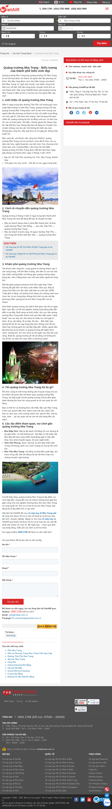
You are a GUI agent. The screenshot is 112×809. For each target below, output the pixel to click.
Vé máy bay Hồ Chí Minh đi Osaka (60, 766)
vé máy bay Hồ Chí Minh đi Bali (58, 759)
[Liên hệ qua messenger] (107, 796)
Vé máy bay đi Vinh (10, 791)
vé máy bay (47, 519)
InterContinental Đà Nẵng (18, 665)
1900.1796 (23, 532)
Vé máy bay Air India (97, 763)
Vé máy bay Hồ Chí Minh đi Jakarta (60, 777)
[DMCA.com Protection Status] (47, 626)
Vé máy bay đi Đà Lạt (11, 784)
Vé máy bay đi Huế (10, 777)
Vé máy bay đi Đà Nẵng (12, 766)
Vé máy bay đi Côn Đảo (12, 787)
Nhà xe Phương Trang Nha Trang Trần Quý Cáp (29, 653)
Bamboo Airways (96, 777)
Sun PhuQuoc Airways (98, 784)
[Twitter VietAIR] (77, 113)
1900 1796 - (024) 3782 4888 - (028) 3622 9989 (64, 8)
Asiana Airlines (95, 791)
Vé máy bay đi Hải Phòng (13, 773)
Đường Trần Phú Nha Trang (19, 656)
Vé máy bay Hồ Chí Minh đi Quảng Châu (62, 784)
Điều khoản (9, 701)
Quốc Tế (49, 754)
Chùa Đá (11, 662)
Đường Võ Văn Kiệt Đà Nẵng (20, 676)
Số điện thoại (9, 556)
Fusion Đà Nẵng (14, 674)
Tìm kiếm (102, 43)
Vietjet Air (93, 770)
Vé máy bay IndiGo (97, 766)
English (46, 2)
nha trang (10, 635)
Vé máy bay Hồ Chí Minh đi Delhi (59, 770)
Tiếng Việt (77, 2)
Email (5, 568)
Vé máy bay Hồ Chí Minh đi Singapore (61, 787)
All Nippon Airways (96, 787)
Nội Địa (6, 754)
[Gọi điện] (107, 790)
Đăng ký (106, 2)
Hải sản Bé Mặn (14, 668)
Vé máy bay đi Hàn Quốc (55, 791)
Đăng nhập (92, 2)
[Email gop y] (96, 113)
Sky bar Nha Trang (15, 659)
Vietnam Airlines (95, 773)
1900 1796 (16, 611)
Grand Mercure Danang (18, 671)
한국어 (61, 2)
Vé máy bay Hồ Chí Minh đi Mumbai (60, 773)
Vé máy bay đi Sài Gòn (12, 763)
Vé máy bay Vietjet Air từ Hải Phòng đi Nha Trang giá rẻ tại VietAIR (31, 255)
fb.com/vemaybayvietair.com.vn (26, 618)
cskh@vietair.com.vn (18, 615)
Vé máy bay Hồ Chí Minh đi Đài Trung (61, 780)
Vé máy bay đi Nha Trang (13, 770)
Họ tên (6, 544)
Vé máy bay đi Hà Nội (11, 759)
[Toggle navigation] (107, 9)
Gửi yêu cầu (13, 602)
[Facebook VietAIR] (71, 113)
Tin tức (20, 701)
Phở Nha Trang (14, 650)
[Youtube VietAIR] (90, 112)
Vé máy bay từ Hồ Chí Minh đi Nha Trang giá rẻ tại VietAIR (29, 248)
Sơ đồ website (32, 701)
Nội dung (7, 580)
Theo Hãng (95, 754)
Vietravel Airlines (96, 780)
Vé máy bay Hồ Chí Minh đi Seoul (59, 763)
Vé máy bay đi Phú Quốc (12, 780)
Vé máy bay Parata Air (98, 759)
